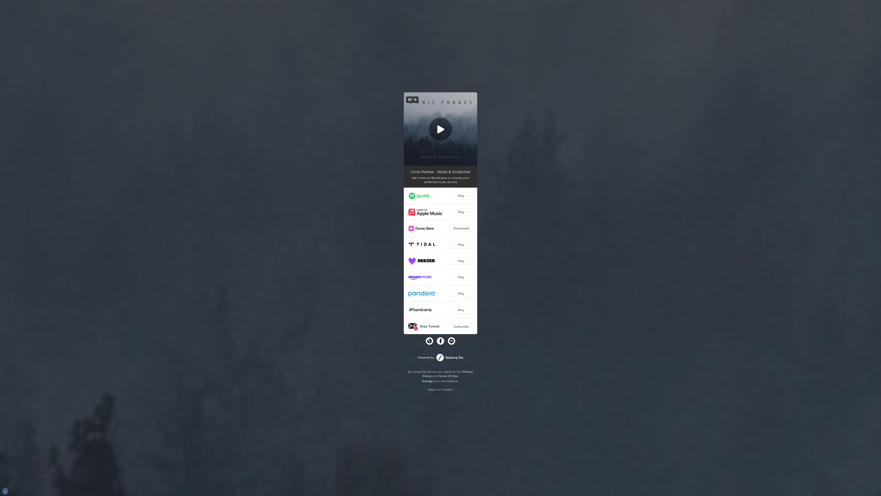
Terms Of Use (448, 376)
